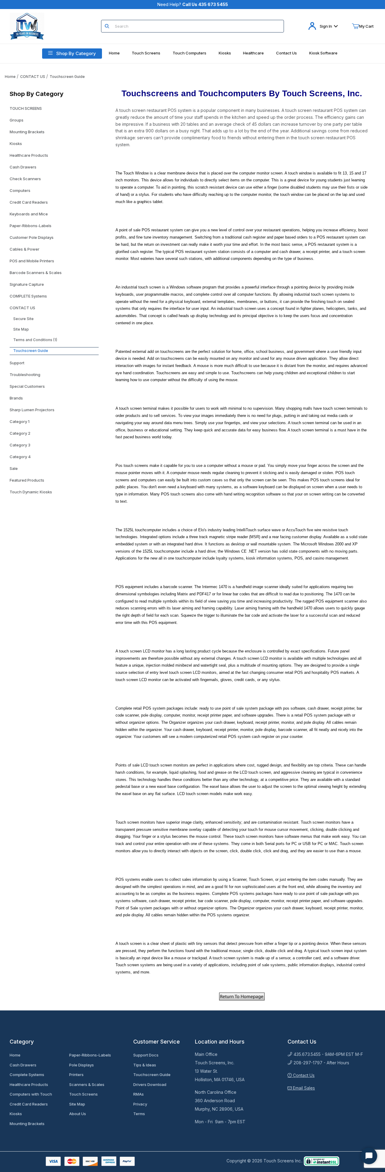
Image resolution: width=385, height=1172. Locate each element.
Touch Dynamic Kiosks (31, 491)
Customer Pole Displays (32, 237)
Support (17, 362)
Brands (16, 398)
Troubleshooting (25, 374)
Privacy (140, 1104)
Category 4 (20, 456)
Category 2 (20, 433)
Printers (76, 1074)
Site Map (21, 329)
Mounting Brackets (27, 131)
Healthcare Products (29, 155)
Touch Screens (83, 1094)
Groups (16, 120)
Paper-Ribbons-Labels (30, 225)
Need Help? (192, 4)
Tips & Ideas (144, 1065)
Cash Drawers (23, 167)
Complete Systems (27, 1074)
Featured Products (27, 480)
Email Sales (303, 1087)
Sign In (326, 26)
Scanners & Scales (86, 1084)
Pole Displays (81, 1065)
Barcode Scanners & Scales (36, 272)
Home (10, 76)
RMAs (138, 1094)
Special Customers (27, 386)
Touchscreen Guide (67, 76)
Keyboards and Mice (29, 213)
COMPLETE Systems (28, 296)
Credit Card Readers (29, 202)
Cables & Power (24, 249)
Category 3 (20, 445)
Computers (20, 190)
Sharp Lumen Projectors (32, 409)
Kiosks (16, 143)
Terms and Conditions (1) (35, 340)
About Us (77, 1113)
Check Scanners (25, 178)
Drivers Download (149, 1084)
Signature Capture (27, 284)
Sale (14, 468)
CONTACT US (32, 76)
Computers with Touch (31, 1094)
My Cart (366, 26)
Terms (139, 1113)
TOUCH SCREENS (26, 108)
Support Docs (146, 1055)
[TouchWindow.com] (27, 25)
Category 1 (19, 421)
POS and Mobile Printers (32, 260)
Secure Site (23, 319)
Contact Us (303, 1075)
